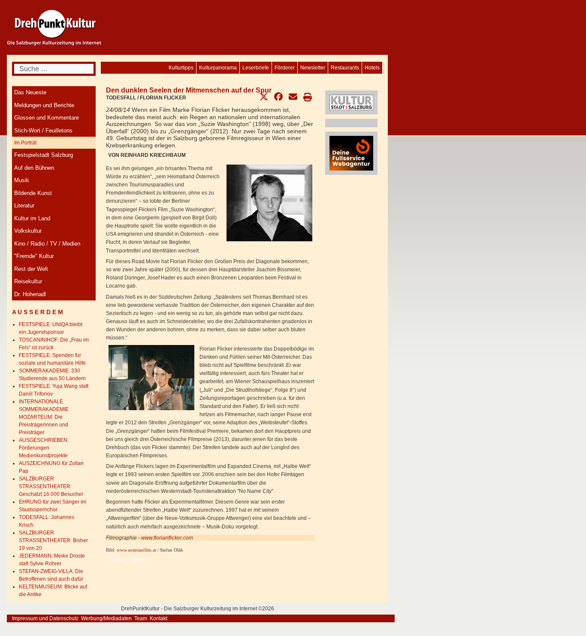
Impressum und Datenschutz (45, 618)
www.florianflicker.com (167, 538)
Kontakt (158, 618)
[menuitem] (372, 68)
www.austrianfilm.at (136, 549)
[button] (264, 97)
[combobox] (54, 69)
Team (140, 618)
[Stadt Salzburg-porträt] (351, 102)
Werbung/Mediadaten (106, 618)
